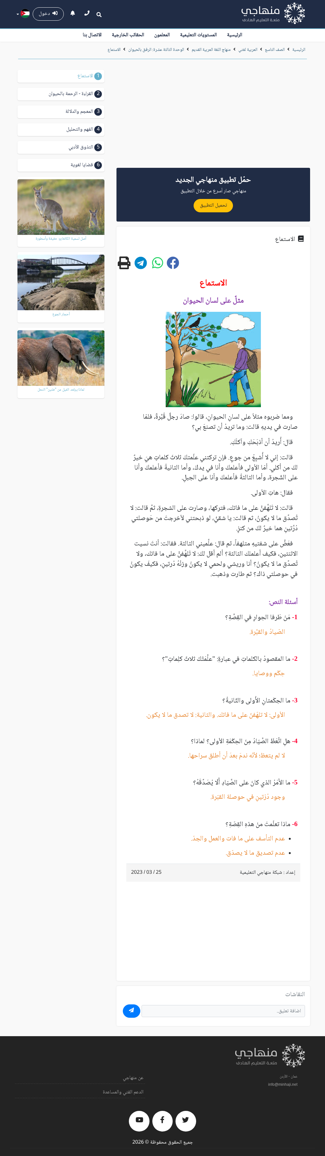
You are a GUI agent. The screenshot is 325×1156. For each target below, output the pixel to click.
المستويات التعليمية (198, 35)
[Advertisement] (213, 115)
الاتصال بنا (92, 35)
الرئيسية (234, 35)
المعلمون (162, 35)
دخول (45, 14)
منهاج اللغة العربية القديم (211, 50)
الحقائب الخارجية (128, 35)
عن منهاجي (133, 1078)
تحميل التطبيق (213, 205)
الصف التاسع (275, 50)
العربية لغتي (247, 50)
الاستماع (114, 50)
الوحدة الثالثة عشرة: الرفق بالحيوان (155, 50)
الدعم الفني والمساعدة (123, 1092)
